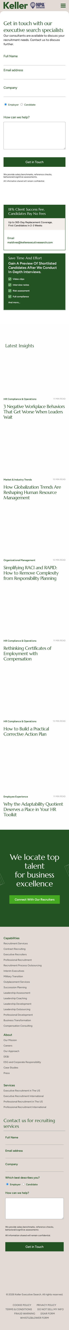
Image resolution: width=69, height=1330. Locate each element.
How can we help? (17, 117)
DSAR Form (48, 1313)
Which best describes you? (22, 1177)
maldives (12, 242)
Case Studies (11, 1067)
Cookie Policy (22, 1305)
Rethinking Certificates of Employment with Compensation (27, 653)
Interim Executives (14, 970)
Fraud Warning (24, 1313)
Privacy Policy (46, 1305)
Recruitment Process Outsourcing (23, 965)
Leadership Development (17, 1003)
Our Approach (11, 1051)
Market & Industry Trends (18, 479)
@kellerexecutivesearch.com (35, 242)
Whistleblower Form (34, 1317)
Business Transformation (17, 1020)
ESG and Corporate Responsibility (22, 1062)
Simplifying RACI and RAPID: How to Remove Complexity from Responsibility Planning (31, 573)
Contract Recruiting (14, 948)
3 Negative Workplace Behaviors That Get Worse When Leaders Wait (34, 412)
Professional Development (18, 1014)
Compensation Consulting (18, 1025)
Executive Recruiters (15, 954)
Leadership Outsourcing (17, 1009)
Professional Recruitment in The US (23, 1101)
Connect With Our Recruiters (34, 899)
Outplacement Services (17, 981)
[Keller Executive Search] (24, 5)
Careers (8, 1045)
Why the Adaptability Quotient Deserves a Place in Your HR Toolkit (33, 809)
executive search (22, 30)
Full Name (11, 56)
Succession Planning (15, 987)
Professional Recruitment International (25, 1107)
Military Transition (13, 976)
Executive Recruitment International (24, 1096)
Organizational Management (19, 560)
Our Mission (10, 1040)
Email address (13, 70)
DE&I (6, 1056)
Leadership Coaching (15, 998)
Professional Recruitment (18, 959)
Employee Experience (16, 796)
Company (10, 88)
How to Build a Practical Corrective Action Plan (26, 731)
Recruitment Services (16, 943)
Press (7, 1073)
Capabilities (11, 938)
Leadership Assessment (17, 992)
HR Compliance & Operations (20, 399)
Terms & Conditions (18, 1309)
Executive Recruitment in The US (22, 1090)
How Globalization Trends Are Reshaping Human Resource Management (32, 492)
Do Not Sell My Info (50, 1309)
